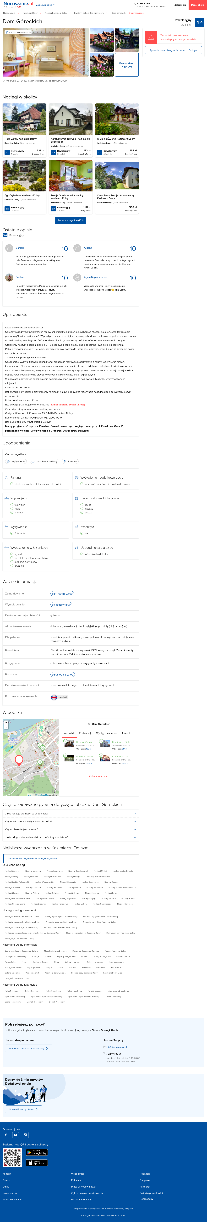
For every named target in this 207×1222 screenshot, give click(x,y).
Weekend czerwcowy (114, 1208)
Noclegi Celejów (52, 892)
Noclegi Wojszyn (12, 871)
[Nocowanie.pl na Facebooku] (6, 1135)
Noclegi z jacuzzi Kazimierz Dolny (19, 938)
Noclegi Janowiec (55, 871)
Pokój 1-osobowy (12, 990)
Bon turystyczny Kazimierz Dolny (120, 932)
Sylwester (99, 1208)
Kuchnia (72, 967)
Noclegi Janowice (12, 887)
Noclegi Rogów (111, 882)
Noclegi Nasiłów (31, 876)
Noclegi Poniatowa (60, 903)
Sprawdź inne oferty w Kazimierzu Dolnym (173, 50)
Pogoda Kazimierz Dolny (115, 950)
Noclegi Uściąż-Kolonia (123, 871)
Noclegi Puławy (111, 892)
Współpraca (77, 1173)
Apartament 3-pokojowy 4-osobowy (83, 996)
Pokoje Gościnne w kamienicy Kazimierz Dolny (67, 197)
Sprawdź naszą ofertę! (21, 1109)
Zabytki (49, 967)
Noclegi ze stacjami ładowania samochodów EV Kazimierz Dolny (32, 932)
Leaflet (30, 795)
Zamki (61, 967)
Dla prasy (145, 1180)
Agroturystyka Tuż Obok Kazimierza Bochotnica (70, 140)
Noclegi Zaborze (72, 892)
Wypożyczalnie (33, 967)
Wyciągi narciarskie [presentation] (107, 733)
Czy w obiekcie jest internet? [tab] (21, 829)
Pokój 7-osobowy (95, 990)
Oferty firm (100, 967)
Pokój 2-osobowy (32, 990)
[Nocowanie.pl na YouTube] (15, 1135)
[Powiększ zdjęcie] (102, 40)
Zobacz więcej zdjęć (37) (126, 64)
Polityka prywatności (151, 1193)
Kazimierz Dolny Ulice (112, 972)
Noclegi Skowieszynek (78, 871)
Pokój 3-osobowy (53, 990)
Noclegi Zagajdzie (68, 882)
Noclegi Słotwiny (12, 892)
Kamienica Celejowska (125, 756)
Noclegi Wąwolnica (68, 898)
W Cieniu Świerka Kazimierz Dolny (116, 139)
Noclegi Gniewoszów (102, 903)
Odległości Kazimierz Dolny (17, 978)
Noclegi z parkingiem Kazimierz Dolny (61, 916)
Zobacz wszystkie (99, 776)
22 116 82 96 (143, 3)
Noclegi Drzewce (38, 903)
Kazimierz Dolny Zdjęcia (55, 972)
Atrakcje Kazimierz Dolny (15, 956)
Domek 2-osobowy (113, 996)
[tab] (69, 733)
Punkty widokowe (41, 961)
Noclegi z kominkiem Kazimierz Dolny (99, 921)
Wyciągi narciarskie (13, 967)
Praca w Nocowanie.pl (83, 1186)
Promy (24, 961)
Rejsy (56, 961)
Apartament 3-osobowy (15, 996)
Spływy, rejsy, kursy (73, 961)
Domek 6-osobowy (35, 1001)
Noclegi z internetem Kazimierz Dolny (60, 927)
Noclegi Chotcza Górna (15, 903)
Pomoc (6, 1180)
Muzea (84, 956)
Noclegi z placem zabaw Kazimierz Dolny (22, 921)
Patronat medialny (81, 1199)
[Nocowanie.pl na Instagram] (25, 1135)
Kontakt (7, 1173)
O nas (6, 1186)
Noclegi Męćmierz (33, 871)
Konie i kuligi (10, 961)
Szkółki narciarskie (95, 961)
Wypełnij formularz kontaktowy (26, 1048)
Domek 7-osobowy (57, 1001)
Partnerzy (145, 1186)
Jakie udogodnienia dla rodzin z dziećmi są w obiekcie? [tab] (36, 837)
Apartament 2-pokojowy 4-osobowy (46, 996)
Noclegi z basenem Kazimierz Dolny (61, 921)
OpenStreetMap (42, 795)
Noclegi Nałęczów (125, 903)
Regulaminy (146, 1199)
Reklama (76, 1180)
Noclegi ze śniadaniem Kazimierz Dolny (83, 932)
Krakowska (11, 80)
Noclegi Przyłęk (89, 898)
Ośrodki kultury (123, 956)
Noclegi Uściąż (100, 871)
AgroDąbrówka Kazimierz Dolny (22, 195)
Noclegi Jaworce (33, 887)
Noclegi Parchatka (54, 887)
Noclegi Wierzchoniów (44, 882)
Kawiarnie (86, 967)
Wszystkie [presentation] (69, 733)
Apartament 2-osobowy (119, 990)
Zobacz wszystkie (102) (70, 220)
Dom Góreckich (22, 21)
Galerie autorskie (12, 972)
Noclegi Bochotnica (52, 876)
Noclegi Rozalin (128, 898)
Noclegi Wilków (32, 892)
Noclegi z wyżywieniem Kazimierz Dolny (100, 916)
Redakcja (145, 1173)
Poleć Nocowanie (12, 1199)
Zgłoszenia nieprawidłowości (87, 1193)
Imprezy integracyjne (66, 956)
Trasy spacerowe (116, 961)
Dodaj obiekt (197, 4)
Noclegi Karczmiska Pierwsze (17, 898)
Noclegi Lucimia (92, 892)
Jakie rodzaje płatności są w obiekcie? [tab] (26, 813)
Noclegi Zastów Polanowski (17, 882)
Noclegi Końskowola (45, 898)
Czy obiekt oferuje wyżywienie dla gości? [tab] (28, 821)
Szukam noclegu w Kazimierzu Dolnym (21, 950)
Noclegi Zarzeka (109, 898)
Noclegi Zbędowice (90, 882)
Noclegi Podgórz (74, 876)
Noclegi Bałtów (80, 903)
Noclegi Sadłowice (95, 887)
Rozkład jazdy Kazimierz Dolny (84, 972)
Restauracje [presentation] (85, 733)
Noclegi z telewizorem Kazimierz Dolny (22, 916)
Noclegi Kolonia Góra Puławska (122, 887)
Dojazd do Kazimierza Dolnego (85, 950)
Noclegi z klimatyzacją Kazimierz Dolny (21, 927)
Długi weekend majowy (84, 1208)
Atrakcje (35, 956)
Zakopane (128, 1208)
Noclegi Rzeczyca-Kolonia (98, 876)
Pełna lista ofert (32, 972)
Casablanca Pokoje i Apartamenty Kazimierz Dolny (115, 197)
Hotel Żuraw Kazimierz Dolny (20, 139)
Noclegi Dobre (74, 887)
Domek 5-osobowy (13, 1001)
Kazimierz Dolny (36, 80)
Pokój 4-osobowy (74, 990)
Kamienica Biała (121, 742)
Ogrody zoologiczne (102, 956)
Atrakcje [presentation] (126, 733)
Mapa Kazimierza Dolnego (55, 950)
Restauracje (116, 967)
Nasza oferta (10, 1193)
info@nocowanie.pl (117, 1047)
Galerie (48, 956)
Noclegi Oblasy (11, 876)
